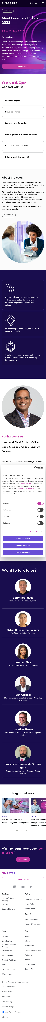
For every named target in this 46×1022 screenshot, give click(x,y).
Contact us (21, 66)
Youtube (23, 887)
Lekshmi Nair (23, 662)
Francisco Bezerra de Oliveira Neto (23, 766)
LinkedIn (15, 887)
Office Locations (8, 974)
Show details (34, 532)
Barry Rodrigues (23, 597)
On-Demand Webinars (33, 950)
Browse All (29, 969)
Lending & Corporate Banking (9, 899)
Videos (27, 960)
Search (36, 3)
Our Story (5, 936)
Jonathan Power (23, 729)
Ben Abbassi (23, 694)
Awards (4, 965)
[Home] (10, 3)
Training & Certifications (33, 924)
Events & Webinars (9, 960)
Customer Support (31, 919)
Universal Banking (8, 909)
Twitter (31, 887)
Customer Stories (8, 969)
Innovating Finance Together (9, 946)
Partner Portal (30, 909)
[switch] (40, 510)
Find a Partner (30, 904)
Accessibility (6, 997)
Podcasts (28, 955)
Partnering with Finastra (33, 899)
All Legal (5, 1017)
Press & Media (7, 955)
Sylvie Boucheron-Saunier (23, 630)
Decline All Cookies (23, 552)
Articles (27, 936)
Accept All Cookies (23, 538)
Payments (5, 904)
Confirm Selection (23, 545)
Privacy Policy (7, 992)
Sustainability (7, 951)
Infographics (29, 946)
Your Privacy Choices (13, 1012)
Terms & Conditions (9, 986)
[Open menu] (42, 3)
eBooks (27, 941)
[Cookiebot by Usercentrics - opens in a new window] (34, 467)
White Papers (30, 964)
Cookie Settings (8, 1007)
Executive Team (7, 941)
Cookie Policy (25, 484)
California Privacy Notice (26, 489)
